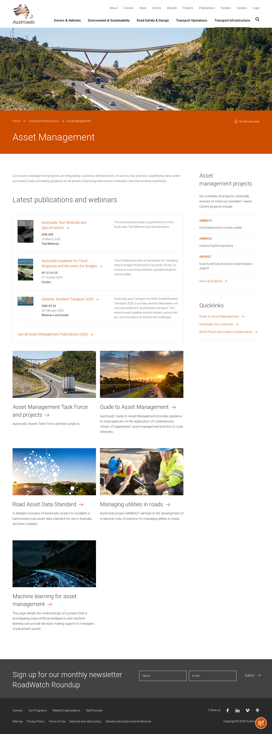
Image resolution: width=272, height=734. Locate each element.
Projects (188, 8)
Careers (242, 8)
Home (16, 121)
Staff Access (94, 710)
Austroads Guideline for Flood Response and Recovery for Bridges (69, 263)
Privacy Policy (36, 721)
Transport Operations (191, 20)
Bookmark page (249, 121)
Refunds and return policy (85, 721)
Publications (206, 8)
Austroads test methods (216, 324)
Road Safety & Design (153, 20)
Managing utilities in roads (131, 504)
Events (157, 8)
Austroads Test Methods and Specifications (64, 225)
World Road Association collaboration (225, 332)
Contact (129, 8)
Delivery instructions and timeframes (128, 721)
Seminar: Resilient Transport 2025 (68, 299)
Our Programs (37, 710)
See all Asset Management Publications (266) (53, 334)
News (143, 8)
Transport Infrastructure (232, 20)
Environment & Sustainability (109, 20)
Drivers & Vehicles (67, 20)
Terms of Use (57, 721)
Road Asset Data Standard (44, 504)
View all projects (210, 281)
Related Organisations (66, 710)
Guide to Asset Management (134, 407)
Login (256, 8)
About (114, 8)
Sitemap (18, 721)
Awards (172, 8)
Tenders (225, 8)
